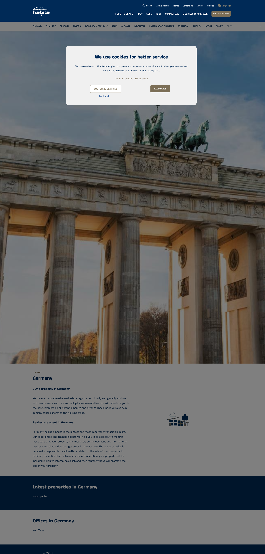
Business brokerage (195, 14)
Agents (176, 5)
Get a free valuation (221, 13)
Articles (210, 5)
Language (226, 5)
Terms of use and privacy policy (131, 78)
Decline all (104, 96)
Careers (200, 5)
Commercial (172, 14)
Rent (158, 14)
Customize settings (105, 89)
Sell (149, 14)
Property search (124, 14)
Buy (140, 14)
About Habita (162, 5)
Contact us (188, 5)
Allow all (160, 89)
